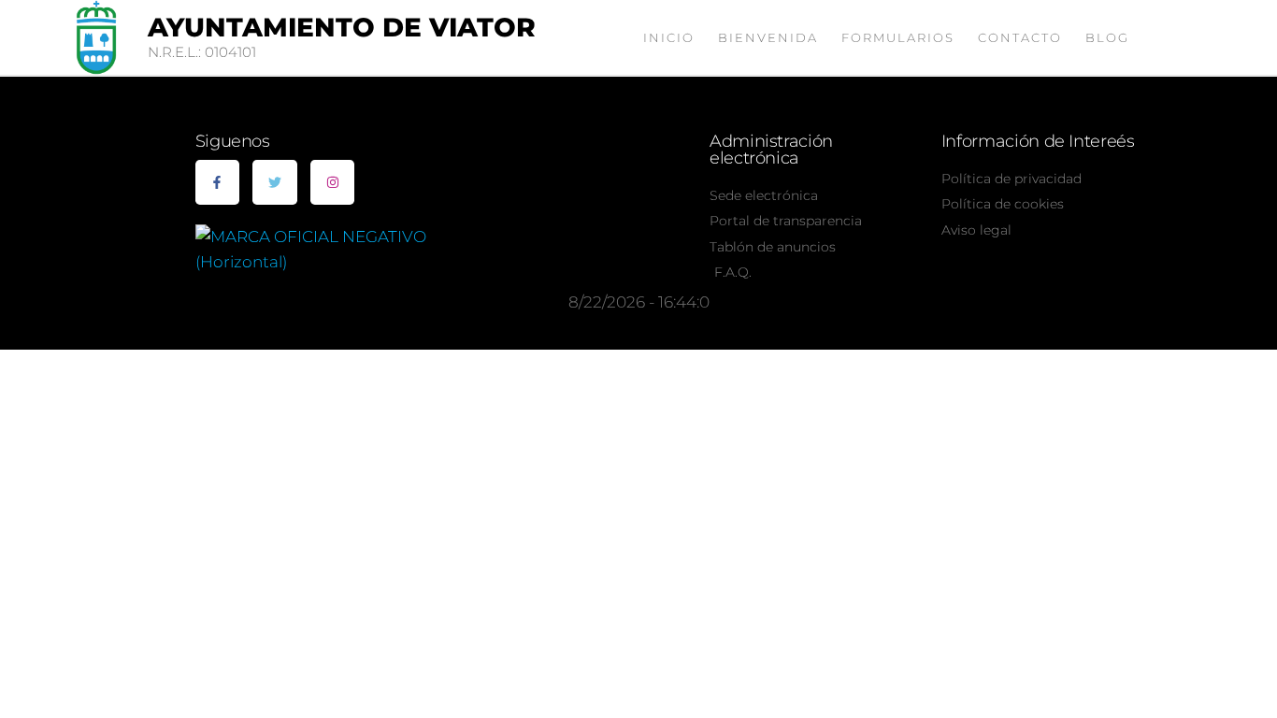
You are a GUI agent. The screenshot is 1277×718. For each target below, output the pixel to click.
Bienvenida (768, 37)
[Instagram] (332, 182)
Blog (1107, 37)
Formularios (897, 37)
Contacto (1020, 37)
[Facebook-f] (217, 182)
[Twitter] (274, 182)
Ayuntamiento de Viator (342, 27)
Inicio (669, 37)
